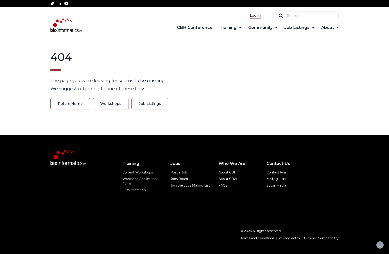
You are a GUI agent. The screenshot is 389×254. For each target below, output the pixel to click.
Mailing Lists (276, 179)
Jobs (175, 163)
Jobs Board (179, 179)
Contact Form (278, 172)
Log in (255, 15)
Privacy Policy (289, 238)
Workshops (110, 104)
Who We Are (232, 163)
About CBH (228, 172)
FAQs (223, 185)
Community (260, 27)
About (327, 27)
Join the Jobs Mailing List (190, 185)
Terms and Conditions (257, 238)
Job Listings (297, 27)
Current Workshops (137, 172)
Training (228, 27)
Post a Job (178, 172)
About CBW (228, 179)
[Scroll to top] (380, 245)
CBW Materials (134, 190)
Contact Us (278, 163)
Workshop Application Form (139, 181)
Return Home (70, 104)
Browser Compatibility (321, 238)
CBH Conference (195, 27)
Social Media (276, 185)
